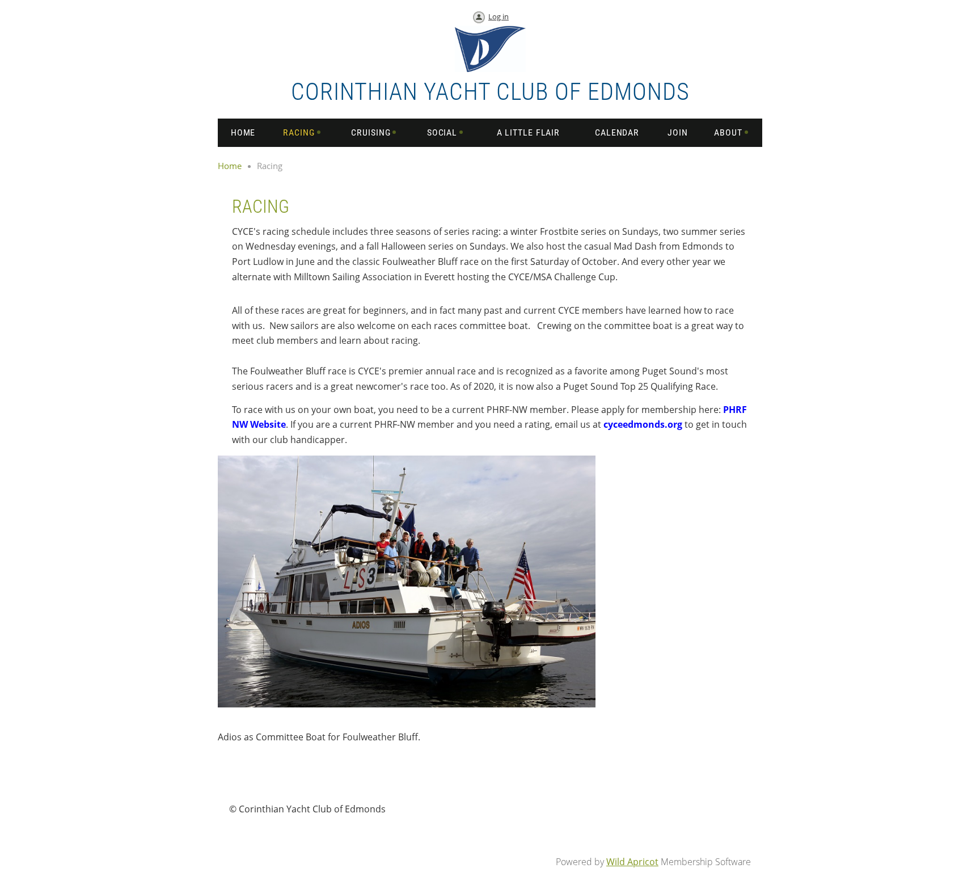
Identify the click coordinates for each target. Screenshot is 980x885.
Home (230, 165)
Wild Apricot (632, 862)
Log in (498, 16)
